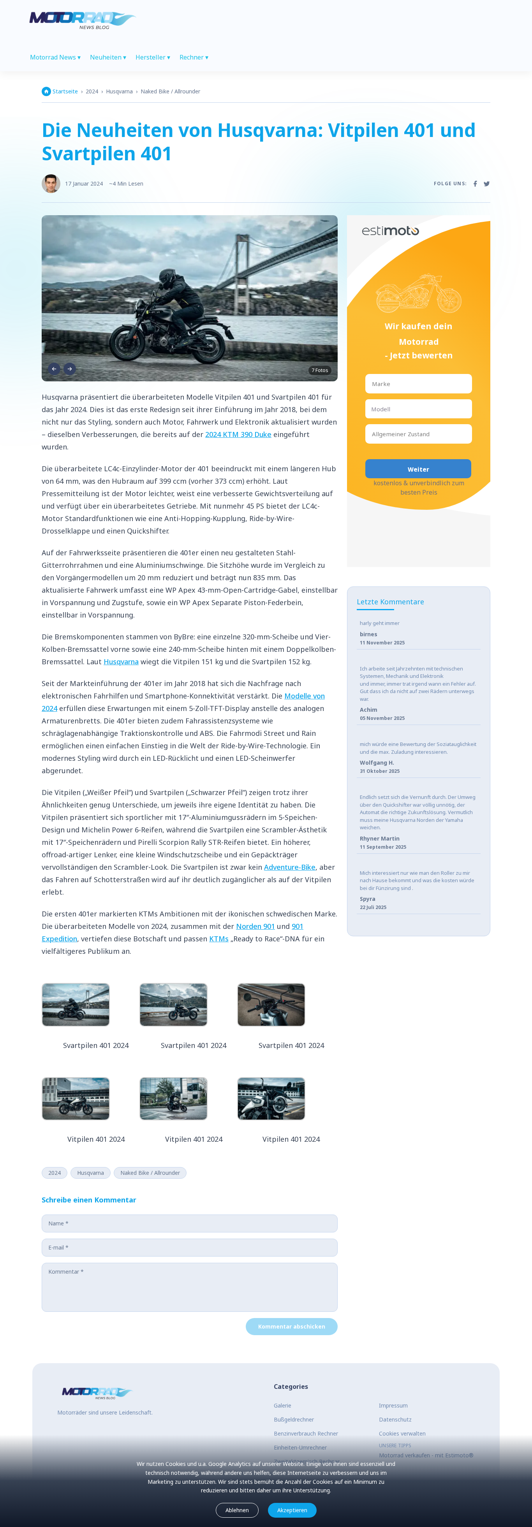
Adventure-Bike (289, 867)
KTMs (219, 938)
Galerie (282, 1405)
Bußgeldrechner (294, 1419)
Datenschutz (395, 1419)
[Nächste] (69, 369)
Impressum (393, 1405)
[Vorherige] (54, 369)
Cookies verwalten (402, 1433)
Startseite (65, 91)
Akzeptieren (292, 1510)
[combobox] (372, 383)
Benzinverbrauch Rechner (306, 1433)
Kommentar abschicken (291, 1326)
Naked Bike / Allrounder (170, 91)
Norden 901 (255, 926)
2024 (92, 91)
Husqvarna (119, 91)
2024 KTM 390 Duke (238, 434)
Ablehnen (237, 1510)
